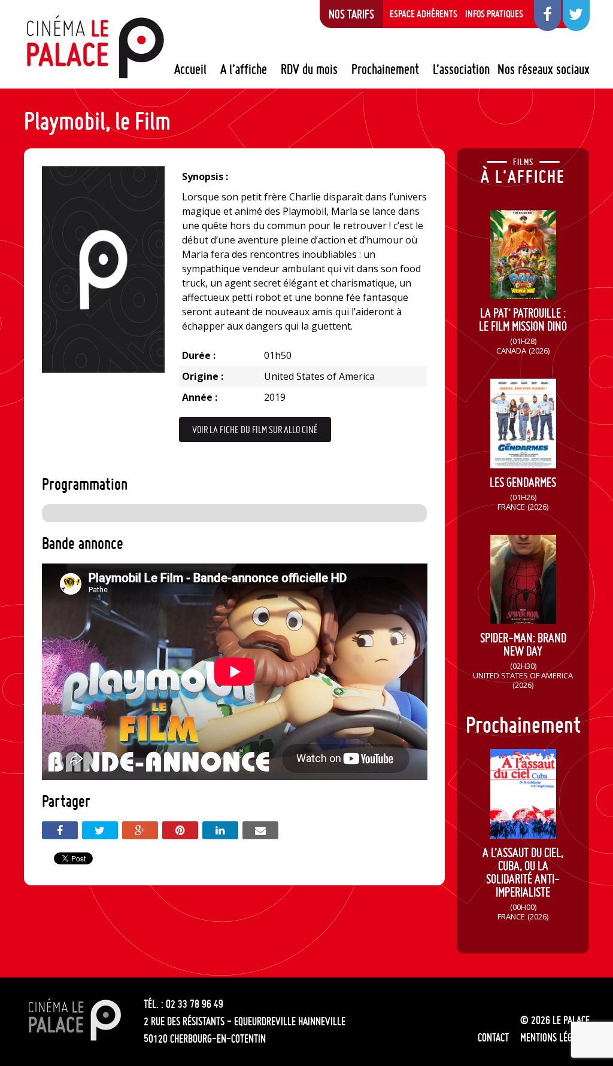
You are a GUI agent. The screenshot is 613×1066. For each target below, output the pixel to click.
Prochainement (385, 69)
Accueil (190, 69)
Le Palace (94, 46)
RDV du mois (309, 69)
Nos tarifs (351, 14)
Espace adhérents (423, 14)
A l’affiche (243, 69)
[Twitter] (100, 830)
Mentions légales (555, 1037)
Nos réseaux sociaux (543, 69)
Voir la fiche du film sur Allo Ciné (255, 429)
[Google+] (140, 830)
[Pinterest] (180, 830)
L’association (461, 69)
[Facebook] (60, 830)
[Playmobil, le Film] (103, 369)
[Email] (260, 830)
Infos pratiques (494, 14)
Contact (493, 1037)
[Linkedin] (220, 830)
